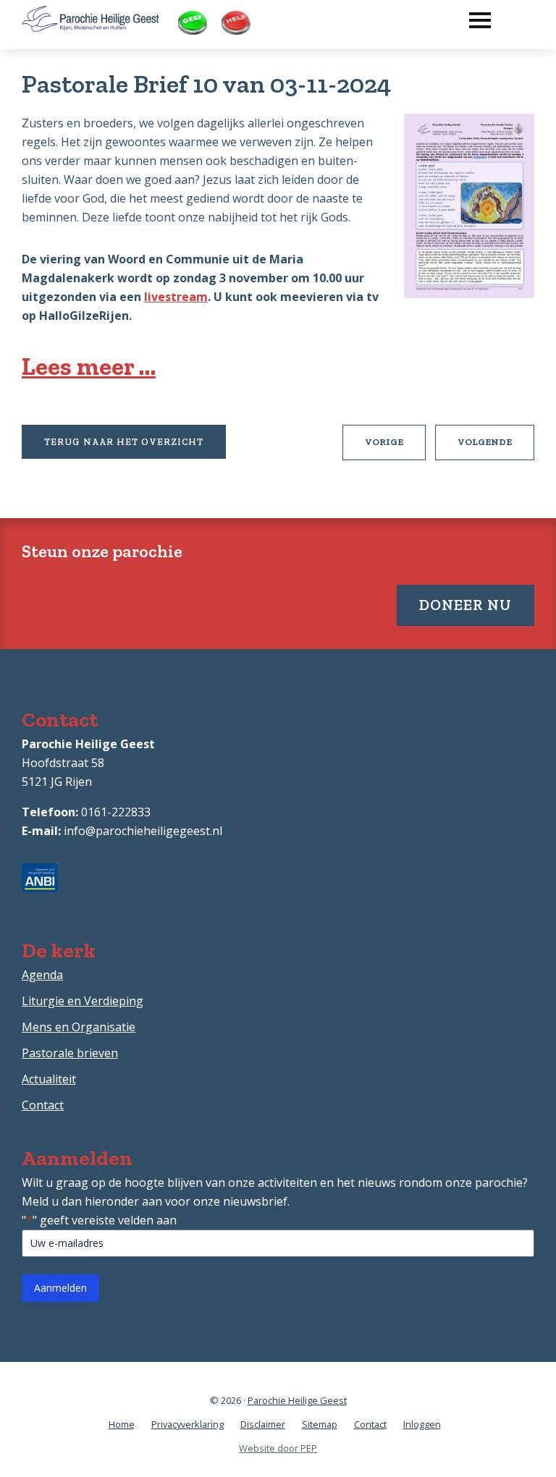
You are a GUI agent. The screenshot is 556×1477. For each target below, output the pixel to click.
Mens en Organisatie (78, 1027)
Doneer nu (465, 605)
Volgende (496, 448)
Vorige (395, 448)
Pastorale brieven (70, 1053)
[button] (473, 16)
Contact (43, 1105)
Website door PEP (278, 1448)
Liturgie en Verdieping (82, 1001)
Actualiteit (49, 1079)
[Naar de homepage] (90, 15)
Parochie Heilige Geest (297, 1400)
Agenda (42, 975)
